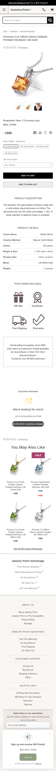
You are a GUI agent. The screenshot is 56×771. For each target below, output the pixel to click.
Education (28, 700)
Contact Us (28, 665)
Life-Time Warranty (28, 638)
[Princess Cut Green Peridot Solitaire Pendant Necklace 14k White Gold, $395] (15, 512)
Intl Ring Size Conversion (28, 692)
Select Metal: (14, 141)
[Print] (40, 133)
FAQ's (28, 677)
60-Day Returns (28, 577)
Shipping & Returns (28, 673)
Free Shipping (28, 646)
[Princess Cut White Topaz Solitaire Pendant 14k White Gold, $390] (40, 512)
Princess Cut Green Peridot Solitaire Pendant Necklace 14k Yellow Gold (15, 486)
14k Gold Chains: (10, 159)
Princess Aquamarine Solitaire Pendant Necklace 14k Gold (40, 484)
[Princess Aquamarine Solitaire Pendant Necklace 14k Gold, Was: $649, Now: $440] (40, 465)
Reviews (28, 623)
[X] (45, 133)
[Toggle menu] (4, 10)
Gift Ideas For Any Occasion (28, 696)
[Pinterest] (50, 133)
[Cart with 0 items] (52, 9)
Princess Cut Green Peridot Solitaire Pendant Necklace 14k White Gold (15, 533)
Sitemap (28, 704)
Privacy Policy (28, 619)
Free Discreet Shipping (28, 566)
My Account (28, 669)
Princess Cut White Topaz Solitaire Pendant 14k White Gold (40, 532)
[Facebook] (34, 133)
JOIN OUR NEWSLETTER (18, 2)
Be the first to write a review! (28, 423)
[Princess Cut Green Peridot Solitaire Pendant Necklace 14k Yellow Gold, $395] (15, 465)
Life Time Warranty (28, 588)
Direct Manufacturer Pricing (28, 572)
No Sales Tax (28, 582)
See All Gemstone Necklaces (28, 548)
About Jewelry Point (28, 612)
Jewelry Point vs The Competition (28, 615)
